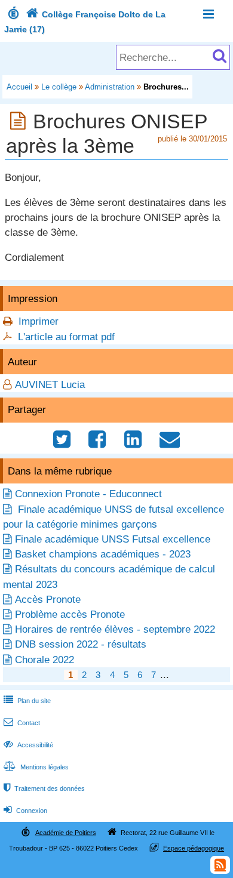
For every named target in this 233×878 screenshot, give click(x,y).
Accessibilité (28, 744)
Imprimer (39, 321)
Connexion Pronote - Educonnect (88, 494)
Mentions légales (36, 767)
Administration (109, 86)
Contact (22, 722)
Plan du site (27, 700)
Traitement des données (44, 788)
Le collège (58, 86)
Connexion (25, 810)
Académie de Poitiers (65, 832)
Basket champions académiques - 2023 (103, 554)
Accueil (19, 86)
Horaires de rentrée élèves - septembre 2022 (115, 629)
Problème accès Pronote (70, 614)
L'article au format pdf (66, 337)
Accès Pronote (48, 599)
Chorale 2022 (44, 660)
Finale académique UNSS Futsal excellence (112, 539)
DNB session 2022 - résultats (80, 644)
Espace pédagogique (193, 848)
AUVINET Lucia (50, 384)
